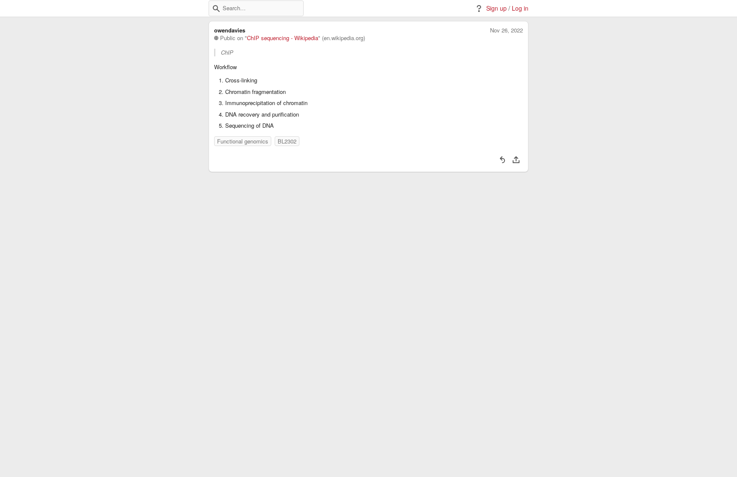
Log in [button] (520, 8)
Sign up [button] (496, 8)
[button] (216, 8)
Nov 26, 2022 (506, 30)
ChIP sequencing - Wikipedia (282, 38)
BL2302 (287, 141)
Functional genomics (242, 141)
